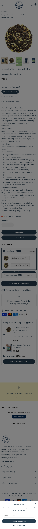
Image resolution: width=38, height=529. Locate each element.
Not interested (19, 526)
